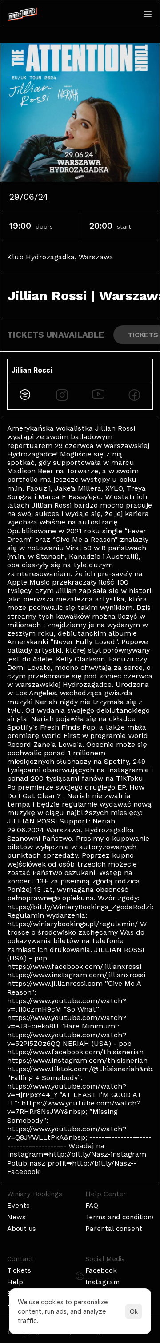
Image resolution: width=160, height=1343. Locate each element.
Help (15, 1282)
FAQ (91, 1206)
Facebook (101, 1270)
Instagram (102, 1282)
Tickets (19, 1270)
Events (18, 1206)
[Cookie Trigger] (80, 1275)
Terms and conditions (120, 1217)
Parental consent (113, 1229)
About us (21, 1229)
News (16, 1217)
